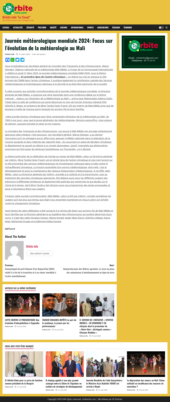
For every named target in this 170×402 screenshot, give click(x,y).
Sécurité (30, 27)
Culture (63, 27)
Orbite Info (9, 54)
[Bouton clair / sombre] (161, 27)
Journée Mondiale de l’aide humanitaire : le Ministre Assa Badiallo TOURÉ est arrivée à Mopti (104, 383)
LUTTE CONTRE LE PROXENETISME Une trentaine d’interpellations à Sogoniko (22, 321)
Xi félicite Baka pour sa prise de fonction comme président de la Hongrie (23, 382)
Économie (128, 27)
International (77, 27)
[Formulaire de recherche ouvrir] (167, 27)
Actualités (18, 27)
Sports (90, 27)
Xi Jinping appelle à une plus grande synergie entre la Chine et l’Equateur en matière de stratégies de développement (64, 383)
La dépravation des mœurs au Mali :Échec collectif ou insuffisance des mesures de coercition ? (146, 383)
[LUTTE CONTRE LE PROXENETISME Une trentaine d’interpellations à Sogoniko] (22, 305)
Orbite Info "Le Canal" (16, 17)
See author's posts (39, 253)
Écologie (116, 27)
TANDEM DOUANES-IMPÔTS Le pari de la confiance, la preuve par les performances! (59, 323)
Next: (88, 269)
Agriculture (103, 27)
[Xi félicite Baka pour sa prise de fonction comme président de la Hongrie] (24, 364)
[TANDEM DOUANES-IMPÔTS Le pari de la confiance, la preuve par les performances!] (59, 305)
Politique (42, 27)
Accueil (5, 27)
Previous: (30, 271)
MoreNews (103, 399)
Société (53, 27)
